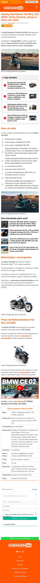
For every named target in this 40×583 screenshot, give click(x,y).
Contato (20, 564)
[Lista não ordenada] (16, 502)
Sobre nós (20, 561)
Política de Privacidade (20, 568)
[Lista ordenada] (13, 502)
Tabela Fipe (25, 336)
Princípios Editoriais (20, 576)
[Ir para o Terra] (6, 2)
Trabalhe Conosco (20, 572)
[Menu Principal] (36, 7)
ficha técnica (18, 401)
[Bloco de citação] (18, 502)
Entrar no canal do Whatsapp (21, 538)
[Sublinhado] (9, 502)
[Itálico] (6, 502)
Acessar (34, 489)
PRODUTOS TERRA (32, 1)
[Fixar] (11, 502)
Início (20, 557)
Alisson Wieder (11, 23)
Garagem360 (5, 338)
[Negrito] (4, 502)
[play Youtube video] (20, 388)
